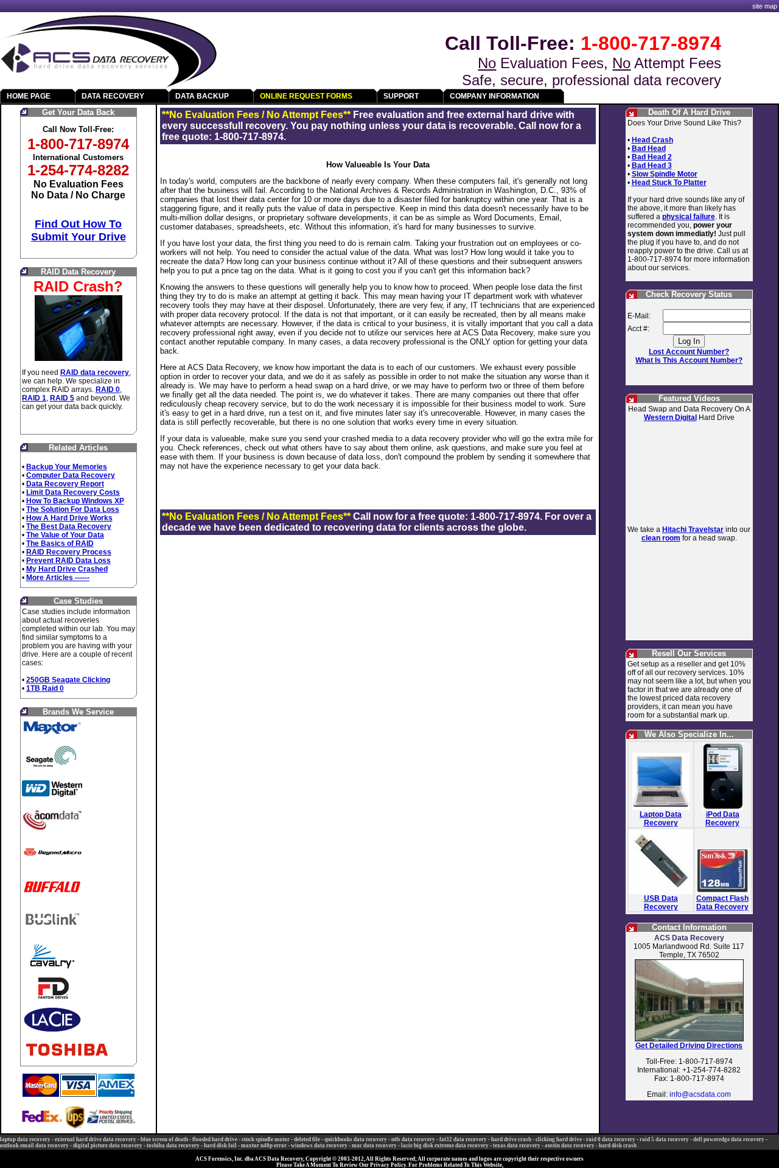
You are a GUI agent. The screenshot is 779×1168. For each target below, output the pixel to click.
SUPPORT (401, 96)
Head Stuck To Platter (669, 182)
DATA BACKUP (202, 96)
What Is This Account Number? (688, 360)
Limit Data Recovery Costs (73, 492)
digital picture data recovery (107, 1145)
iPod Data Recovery (722, 818)
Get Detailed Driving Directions (688, 1045)
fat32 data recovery (463, 1139)
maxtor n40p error (264, 1145)
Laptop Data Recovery (661, 818)
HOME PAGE (29, 96)
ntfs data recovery (413, 1139)
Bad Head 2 (652, 157)
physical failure (688, 216)
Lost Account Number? (689, 352)
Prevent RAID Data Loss (68, 560)
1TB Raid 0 (45, 688)
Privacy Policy (388, 1165)
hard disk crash (618, 1145)
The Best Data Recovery (68, 526)
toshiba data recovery (173, 1145)
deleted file (307, 1139)
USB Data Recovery (661, 902)
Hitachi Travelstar (693, 529)
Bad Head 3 (652, 165)
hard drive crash (511, 1139)
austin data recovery (570, 1145)
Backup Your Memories (66, 467)
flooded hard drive (214, 1139)
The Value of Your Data (65, 535)
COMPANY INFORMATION (494, 96)
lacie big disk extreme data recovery (445, 1145)
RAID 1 (34, 398)
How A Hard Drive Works (69, 518)
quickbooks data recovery (355, 1139)
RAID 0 (108, 389)
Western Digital (670, 417)
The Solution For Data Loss (72, 509)
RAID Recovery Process (68, 552)
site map (764, 6)
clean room (660, 538)
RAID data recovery (94, 372)
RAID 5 (62, 398)
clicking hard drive (559, 1139)
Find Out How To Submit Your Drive (78, 230)
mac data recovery (374, 1145)
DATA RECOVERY (113, 96)
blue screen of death (164, 1139)
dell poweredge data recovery (728, 1139)
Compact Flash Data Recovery (722, 902)
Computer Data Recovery (70, 475)
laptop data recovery (25, 1139)
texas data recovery (516, 1145)
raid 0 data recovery (610, 1139)
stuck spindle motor (266, 1139)
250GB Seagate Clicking (68, 680)
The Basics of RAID (60, 543)
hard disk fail (220, 1145)
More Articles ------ (57, 577)
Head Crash (652, 140)
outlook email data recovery (34, 1145)
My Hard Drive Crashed (67, 569)
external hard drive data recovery (95, 1139)
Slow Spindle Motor (664, 174)
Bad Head (649, 148)
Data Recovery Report (65, 484)
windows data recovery (319, 1145)
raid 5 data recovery (664, 1139)
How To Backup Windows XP (75, 501)
